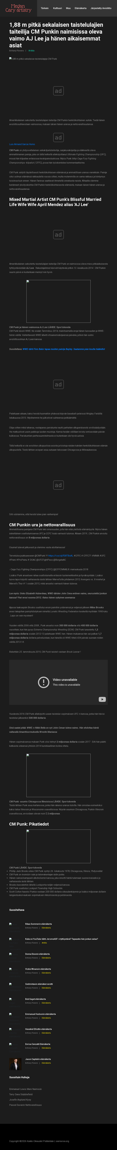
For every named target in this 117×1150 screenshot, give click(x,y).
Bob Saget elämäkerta (35, 999)
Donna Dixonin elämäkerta (37, 954)
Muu (68, 8)
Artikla (31, 50)
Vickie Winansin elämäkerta (38, 969)
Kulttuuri (57, 8)
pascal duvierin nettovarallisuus (25, 1105)
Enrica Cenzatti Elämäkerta (37, 1044)
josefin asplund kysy (20, 1099)
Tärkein (45, 8)
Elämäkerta (80, 8)
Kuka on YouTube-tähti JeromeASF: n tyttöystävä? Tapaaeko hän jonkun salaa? (61, 939)
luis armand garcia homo (22, 144)
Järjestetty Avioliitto (101, 8)
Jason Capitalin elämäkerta (38, 1059)
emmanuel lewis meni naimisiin (25, 1089)
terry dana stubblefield (21, 1094)
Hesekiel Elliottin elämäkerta (38, 1029)
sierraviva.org (62, 1141)
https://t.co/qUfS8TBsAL (60, 555)
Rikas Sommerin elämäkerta (38, 924)
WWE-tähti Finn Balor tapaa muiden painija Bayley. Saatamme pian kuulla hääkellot (64, 349)
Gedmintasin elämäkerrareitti (39, 984)
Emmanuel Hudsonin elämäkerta (40, 1014)
